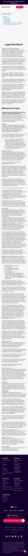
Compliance (7, 18)
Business (4, 497)
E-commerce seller (17, 461)
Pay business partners (17, 464)
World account (6, 460)
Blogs (4, 480)
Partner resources (7, 487)
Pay (3, 462)
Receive (4, 464)
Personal (4, 501)
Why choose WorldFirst (17, 483)
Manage (4, 468)
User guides (5, 483)
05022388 (16, 126)
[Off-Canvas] (26, 7)
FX (3, 466)
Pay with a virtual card (7, 473)
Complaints (6, 19)
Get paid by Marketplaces (18, 471)
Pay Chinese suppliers (17, 467)
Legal (5, 16)
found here (18, 148)
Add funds (5, 471)
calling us (12, 318)
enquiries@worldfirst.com (12, 450)
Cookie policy (7, 21)
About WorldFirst (18, 480)
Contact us (17, 486)
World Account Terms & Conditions (13, 23)
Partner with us (18, 488)
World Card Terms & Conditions (12, 24)
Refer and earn (18, 490)
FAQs (3, 485)
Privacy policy (7, 20)
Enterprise (5, 499)
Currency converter (7, 489)
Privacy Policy (10, 139)
